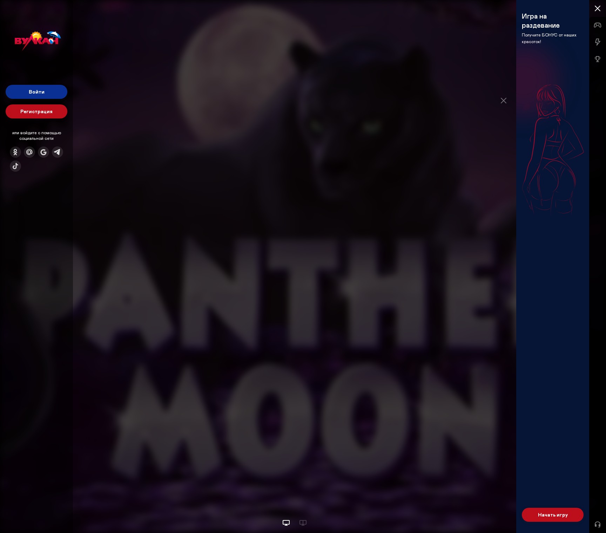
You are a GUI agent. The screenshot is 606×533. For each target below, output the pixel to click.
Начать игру (553, 514)
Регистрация (36, 111)
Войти (37, 91)
